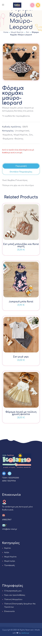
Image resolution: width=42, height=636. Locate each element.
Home (5, 32)
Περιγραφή (21, 166)
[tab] (21, 166)
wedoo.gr (25, 633)
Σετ (27, 32)
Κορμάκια (7, 135)
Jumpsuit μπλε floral (21, 301)
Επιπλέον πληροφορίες (21, 172)
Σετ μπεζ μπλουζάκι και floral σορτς (21, 245)
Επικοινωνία (9, 611)
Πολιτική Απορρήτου (13, 599)
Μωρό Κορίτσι (17, 32)
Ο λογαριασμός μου (13, 591)
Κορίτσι (7, 548)
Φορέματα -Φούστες (13, 139)
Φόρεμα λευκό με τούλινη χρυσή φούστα (21, 413)
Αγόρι (6, 552)
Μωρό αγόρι (9, 561)
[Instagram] (9, 473)
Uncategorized (22, 131)
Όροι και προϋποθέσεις (14, 595)
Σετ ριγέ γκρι (21, 357)
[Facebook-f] (4, 473)
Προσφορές (9, 565)
